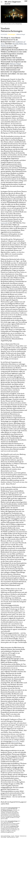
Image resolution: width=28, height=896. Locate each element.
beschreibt (4, 223)
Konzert (12, 836)
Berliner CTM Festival (7, 810)
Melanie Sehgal (21, 34)
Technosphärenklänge (5, 836)
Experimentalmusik (11, 837)
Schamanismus (23, 836)
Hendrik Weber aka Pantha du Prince (14, 45)
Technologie (3, 837)
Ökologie (17, 836)
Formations (16, 742)
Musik (17, 837)
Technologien (11, 34)
